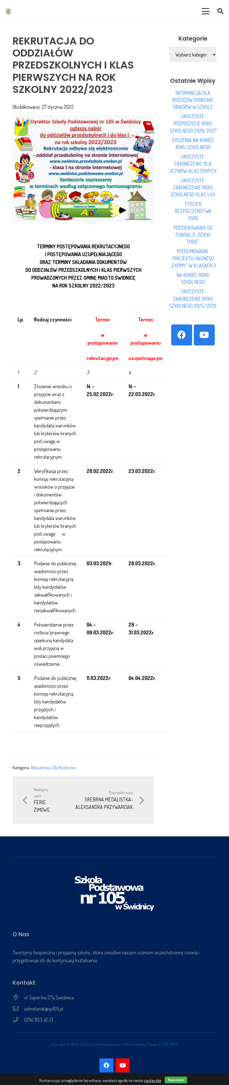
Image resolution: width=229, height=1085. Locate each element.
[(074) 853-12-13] (18, 1020)
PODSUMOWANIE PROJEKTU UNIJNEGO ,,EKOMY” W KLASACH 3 (193, 258)
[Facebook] (181, 334)
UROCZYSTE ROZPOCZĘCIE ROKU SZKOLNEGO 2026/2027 (193, 123)
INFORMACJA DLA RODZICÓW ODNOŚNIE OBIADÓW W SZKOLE (193, 100)
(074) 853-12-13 (38, 1020)
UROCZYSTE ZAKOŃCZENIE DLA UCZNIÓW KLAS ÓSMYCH (193, 164)
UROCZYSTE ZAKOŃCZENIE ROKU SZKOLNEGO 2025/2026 (192, 298)
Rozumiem (176, 1080)
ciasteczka (152, 1080)
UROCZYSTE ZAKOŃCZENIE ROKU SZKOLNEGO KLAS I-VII (193, 187)
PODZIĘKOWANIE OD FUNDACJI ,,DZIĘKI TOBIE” (193, 235)
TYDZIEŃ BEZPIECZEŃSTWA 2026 (193, 211)
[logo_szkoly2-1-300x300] (8, 11)
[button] (206, 11)
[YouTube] (204, 334)
